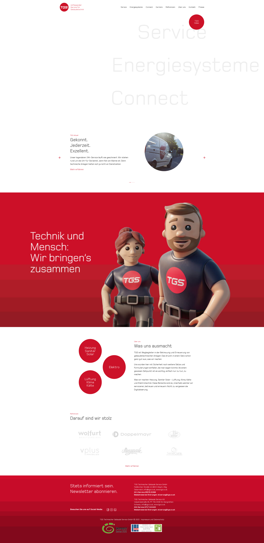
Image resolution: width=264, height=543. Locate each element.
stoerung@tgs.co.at (166, 495)
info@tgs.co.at (149, 490)
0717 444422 (150, 507)
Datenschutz (159, 519)
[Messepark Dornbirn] (132, 451)
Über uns (182, 7)
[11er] (174, 434)
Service (124, 7)
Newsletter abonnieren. (93, 491)
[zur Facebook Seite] (108, 509)
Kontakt (192, 7)
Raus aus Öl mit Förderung (83, 175)
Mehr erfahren (77, 166)
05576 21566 (150, 492)
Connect (149, 7)
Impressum (145, 519)
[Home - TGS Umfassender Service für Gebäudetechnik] (72, 7)
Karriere (159, 7)
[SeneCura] (174, 451)
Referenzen (170, 7)
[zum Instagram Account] (111, 509)
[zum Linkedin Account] (115, 509)
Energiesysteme (136, 7)
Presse (201, 7)
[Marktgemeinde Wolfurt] (89, 434)
